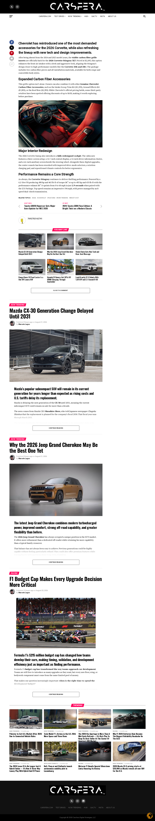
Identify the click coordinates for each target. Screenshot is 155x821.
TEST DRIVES (59, 16)
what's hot (74, 198)
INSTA (102, 16)
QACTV (94, 16)
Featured (51, 198)
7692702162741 (35, 219)
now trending (62, 198)
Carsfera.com (45, 16)
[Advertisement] (77, 29)
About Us (112, 16)
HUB (86, 16)
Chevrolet (42, 198)
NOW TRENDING (74, 16)
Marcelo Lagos (24, 324)
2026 (34, 198)
